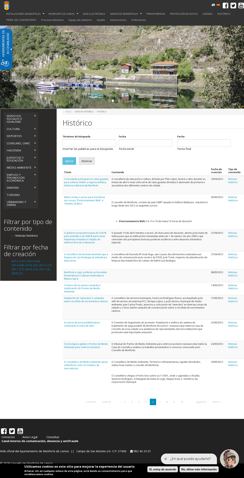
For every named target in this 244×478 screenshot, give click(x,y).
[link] (218, 5)
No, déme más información (199, 469)
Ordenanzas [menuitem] (138, 20)
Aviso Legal (29, 437)
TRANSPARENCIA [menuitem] (155, 13)
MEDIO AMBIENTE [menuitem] (17, 168)
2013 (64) (33, 261)
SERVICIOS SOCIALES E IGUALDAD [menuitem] (13, 118)
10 (182, 401)
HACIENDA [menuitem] (12, 150)
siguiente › (201, 401)
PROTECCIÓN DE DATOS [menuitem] (184, 13)
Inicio (68, 111)
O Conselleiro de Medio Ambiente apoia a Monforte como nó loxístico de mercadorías (86, 365)
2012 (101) (18, 261)
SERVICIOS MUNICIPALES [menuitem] (123, 14)
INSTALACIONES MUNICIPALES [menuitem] (22, 14)
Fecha (122, 136)
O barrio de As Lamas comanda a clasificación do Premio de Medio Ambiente (82, 288)
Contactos (8, 437)
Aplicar (69, 161)
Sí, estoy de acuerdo (162, 469)
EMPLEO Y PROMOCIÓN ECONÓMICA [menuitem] (14, 177)
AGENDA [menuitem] (207, 13)
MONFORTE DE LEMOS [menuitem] (60, 14)
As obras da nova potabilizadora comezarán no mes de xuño (82, 324)
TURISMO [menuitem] (13, 195)
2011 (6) (44, 269)
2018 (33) (31, 265)
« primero (91, 401)
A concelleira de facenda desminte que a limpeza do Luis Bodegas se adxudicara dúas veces (86, 257)
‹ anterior (106, 401)
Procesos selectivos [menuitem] (52, 20)
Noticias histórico (233, 180)
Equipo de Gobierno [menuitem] (80, 20)
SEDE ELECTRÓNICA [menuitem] (94, 13)
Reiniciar (86, 161)
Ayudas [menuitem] (101, 20)
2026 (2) (17, 273)
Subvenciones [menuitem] (118, 20)
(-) (13, 235)
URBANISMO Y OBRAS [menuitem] (15, 203)
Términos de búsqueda (76, 136)
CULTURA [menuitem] (12, 129)
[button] (110, 101)
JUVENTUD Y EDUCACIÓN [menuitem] (14, 159)
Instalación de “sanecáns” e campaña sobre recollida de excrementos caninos (86, 299)
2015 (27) (45, 265)
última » (217, 401)
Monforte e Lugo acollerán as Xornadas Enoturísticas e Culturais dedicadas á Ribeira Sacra (85, 275)
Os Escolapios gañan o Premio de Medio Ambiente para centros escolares (86, 345)
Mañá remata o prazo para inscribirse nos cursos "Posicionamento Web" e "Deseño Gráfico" (84, 200)
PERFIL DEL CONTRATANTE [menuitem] (21, 20)
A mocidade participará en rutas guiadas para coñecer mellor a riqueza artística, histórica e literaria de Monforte (86, 182)
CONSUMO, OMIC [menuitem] (17, 143)
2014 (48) (17, 265)
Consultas (53, 437)
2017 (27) (17, 269)
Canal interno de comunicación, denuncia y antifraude (40, 441)
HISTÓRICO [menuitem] (223, 13)
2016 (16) (31, 269)
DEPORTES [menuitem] (13, 136)
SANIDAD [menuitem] (11, 188)
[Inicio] (8, 5)
